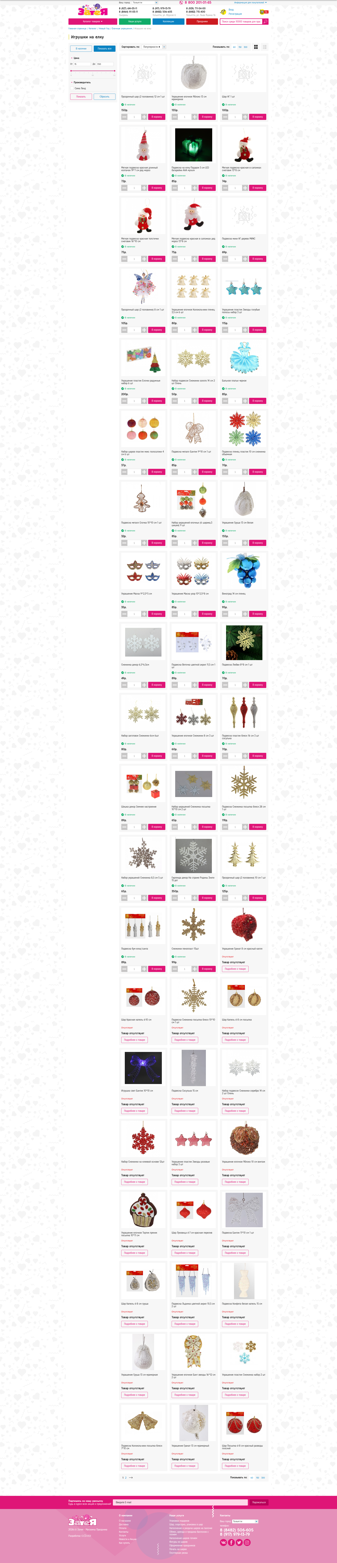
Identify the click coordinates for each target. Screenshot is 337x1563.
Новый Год (104, 28)
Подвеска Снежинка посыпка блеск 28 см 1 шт (244, 808)
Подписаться (259, 1502)
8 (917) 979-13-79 (162, 8)
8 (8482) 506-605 (162, 12)
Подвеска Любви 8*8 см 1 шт (237, 664)
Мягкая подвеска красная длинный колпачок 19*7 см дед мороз (139, 169)
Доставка (123, 1524)
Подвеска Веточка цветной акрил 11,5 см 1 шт (193, 666)
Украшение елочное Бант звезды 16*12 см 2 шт (193, 1376)
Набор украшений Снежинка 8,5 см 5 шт (142, 877)
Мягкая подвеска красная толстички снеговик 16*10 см (140, 240)
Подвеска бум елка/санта (134, 948)
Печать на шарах (178, 1549)
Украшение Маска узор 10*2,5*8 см (190, 593)
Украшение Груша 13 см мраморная (139, 1374)
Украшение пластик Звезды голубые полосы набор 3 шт (241, 311)
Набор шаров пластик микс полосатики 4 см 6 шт (142, 453)
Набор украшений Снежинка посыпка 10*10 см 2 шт (191, 808)
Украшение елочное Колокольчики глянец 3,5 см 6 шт (193, 311)
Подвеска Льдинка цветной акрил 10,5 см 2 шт (193, 1305)
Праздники (202, 21)
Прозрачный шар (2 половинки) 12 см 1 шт (143, 96)
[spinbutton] (134, 117)
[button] (144, 117)
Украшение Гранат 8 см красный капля (242, 948)
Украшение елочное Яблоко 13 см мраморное (189, 98)
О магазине (125, 1521)
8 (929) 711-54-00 (196, 8)
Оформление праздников (182, 1545)
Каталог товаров (91, 21)
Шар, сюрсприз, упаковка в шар (186, 1524)
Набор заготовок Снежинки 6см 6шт (140, 735)
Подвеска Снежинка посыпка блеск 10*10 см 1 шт (193, 1021)
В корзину (157, 117)
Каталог (93, 28)
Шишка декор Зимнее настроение (138, 806)
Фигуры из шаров (178, 1542)
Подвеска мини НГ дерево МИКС (238, 238)
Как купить (124, 1543)
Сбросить (104, 96)
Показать (81, 96)
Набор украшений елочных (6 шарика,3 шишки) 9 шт (192, 524)
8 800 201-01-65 (198, 2)
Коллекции (168, 21)
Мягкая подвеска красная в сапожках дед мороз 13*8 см (193, 240)
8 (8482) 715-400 (195, 12)
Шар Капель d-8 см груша (134, 1303)
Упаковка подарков (179, 1521)
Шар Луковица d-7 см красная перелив (192, 1232)
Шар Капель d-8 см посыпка (237, 1019)
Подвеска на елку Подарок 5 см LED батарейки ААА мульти (190, 169)
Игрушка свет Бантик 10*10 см (137, 1090)
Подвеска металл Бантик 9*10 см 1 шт (191, 451)
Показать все (104, 48)
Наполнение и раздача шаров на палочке (190, 1528)
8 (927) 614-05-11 (128, 8)
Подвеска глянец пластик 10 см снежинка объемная (243, 453)
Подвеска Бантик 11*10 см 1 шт (238, 1232)
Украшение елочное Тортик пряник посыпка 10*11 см (139, 1234)
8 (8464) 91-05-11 (128, 12)
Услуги (122, 1535)
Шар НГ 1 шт (228, 96)
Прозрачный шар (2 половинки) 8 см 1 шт (142, 309)
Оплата (122, 1528)
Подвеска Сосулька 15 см (185, 1090)
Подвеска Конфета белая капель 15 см (242, 1303)
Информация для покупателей (249, 2)
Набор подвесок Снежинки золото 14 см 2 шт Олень (193, 382)
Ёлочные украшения (122, 28)
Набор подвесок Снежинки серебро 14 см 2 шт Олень (243, 1092)
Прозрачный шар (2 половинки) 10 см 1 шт (244, 877)
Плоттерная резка (178, 1553)
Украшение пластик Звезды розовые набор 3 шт (191, 1163)
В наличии (81, 48)
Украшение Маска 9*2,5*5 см (136, 593)
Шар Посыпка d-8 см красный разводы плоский (242, 1447)
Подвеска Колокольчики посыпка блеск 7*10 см (141, 1447)
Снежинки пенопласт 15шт (185, 948)
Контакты (123, 1532)
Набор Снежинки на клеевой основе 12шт (142, 1161)
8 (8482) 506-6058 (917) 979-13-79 (236, 1532)
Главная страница (77, 28)
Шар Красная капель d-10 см (136, 1019)
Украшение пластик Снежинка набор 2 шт (243, 1374)
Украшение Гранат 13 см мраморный (190, 1445)
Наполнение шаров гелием (183, 1538)
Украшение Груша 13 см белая (237, 522)
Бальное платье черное (234, 380)
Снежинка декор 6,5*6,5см (135, 664)
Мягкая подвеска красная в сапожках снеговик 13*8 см (241, 169)
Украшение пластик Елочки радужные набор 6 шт (140, 382)
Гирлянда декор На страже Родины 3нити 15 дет (193, 879)
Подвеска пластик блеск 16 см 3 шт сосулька (240, 737)
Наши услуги (134, 21)
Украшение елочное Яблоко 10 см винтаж (243, 1161)
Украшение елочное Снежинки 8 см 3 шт (193, 735)
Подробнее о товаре (235, 969)
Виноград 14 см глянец (234, 593)
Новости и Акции (127, 1539)
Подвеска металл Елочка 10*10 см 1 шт (141, 522)
